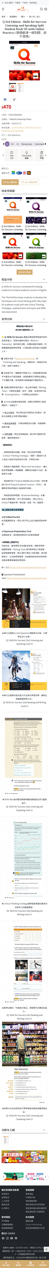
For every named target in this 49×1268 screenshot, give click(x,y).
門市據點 (5, 1220)
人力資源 (5, 1200)
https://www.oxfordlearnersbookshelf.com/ (27, 578)
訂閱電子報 (30, 1197)
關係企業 (5, 1204)
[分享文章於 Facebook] (5, 99)
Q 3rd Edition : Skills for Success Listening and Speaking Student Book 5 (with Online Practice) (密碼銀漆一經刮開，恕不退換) (13, 263)
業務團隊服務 (7, 1228)
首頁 (3, 16)
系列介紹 (7, 319)
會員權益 (29, 1193)
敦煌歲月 (5, 1193)
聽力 (23, 16)
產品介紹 (7, 279)
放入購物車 (12, 182)
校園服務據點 (7, 1224)
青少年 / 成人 (35, 16)
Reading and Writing (24, 358)
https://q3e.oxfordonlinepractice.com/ (28, 567)
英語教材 (13, 16)
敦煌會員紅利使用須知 (35, 1204)
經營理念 (5, 1197)
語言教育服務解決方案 (35, 1228)
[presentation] (3, 155)
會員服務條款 (31, 1200)
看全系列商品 (24, 272)
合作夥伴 (5, 1208)
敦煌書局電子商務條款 (35, 1211)
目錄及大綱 (8, 1130)
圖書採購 (29, 1220)
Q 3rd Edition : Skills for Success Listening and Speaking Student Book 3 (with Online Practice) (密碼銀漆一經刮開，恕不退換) (36, 263)
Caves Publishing (34, 1224)
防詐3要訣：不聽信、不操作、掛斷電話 (21, 2)
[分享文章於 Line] (10, 99)
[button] (45, 144)
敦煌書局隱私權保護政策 (36, 1208)
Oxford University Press (20, 119)
